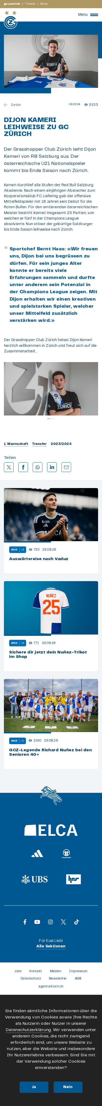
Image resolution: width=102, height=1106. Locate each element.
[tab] (48, 418)
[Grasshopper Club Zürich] (10, 20)
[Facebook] (25, 922)
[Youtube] (37, 922)
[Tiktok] (76, 922)
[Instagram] (50, 922)
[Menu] (94, 14)
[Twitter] (63, 922)
